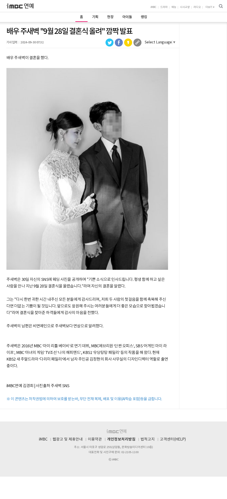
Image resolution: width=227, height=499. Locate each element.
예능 (173, 7)
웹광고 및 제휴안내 (68, 439)
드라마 (164, 7)
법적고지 (148, 439)
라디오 (197, 7)
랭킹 (144, 17)
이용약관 (95, 439)
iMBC (154, 7)
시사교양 (185, 7)
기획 (95, 17)
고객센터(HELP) (173, 439)
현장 (110, 17)
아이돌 (127, 17)
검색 (221, 6)
